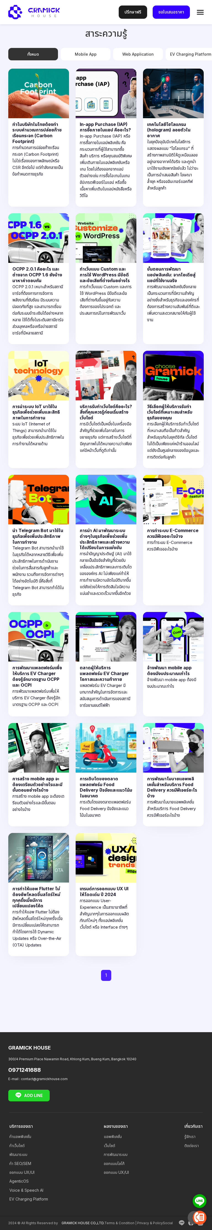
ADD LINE (33, 1095)
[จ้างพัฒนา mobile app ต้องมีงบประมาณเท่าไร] (173, 664)
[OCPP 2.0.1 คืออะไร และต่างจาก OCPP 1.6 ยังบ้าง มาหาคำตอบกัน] (38, 278)
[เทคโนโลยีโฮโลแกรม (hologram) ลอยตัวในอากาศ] (173, 138)
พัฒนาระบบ (18, 1154)
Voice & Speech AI (26, 1190)
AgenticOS (19, 1181)
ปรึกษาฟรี (132, 12)
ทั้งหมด (33, 54)
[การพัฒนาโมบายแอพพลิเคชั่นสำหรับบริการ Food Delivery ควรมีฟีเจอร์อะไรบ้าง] (173, 774)
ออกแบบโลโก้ (114, 1163)
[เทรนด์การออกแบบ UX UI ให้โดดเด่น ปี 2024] (106, 894)
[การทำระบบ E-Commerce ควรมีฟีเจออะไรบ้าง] (173, 540)
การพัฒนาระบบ (116, 1154)
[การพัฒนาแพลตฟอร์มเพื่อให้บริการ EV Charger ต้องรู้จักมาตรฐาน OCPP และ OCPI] (38, 664)
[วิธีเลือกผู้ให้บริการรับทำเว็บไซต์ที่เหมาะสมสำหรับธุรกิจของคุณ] (173, 409)
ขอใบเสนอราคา (171, 12)
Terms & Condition (119, 1223)
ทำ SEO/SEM (20, 1163)
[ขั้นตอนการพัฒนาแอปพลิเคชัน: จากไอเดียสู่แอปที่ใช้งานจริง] (173, 278)
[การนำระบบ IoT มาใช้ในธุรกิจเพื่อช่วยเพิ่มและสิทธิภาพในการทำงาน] (38, 409)
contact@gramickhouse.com (44, 1079)
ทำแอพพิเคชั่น (20, 1136)
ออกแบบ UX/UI (22, 1172)
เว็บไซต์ (109, 1145)
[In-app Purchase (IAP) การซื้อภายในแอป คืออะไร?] (106, 138)
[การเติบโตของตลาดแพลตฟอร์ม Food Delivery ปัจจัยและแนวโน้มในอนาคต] (106, 774)
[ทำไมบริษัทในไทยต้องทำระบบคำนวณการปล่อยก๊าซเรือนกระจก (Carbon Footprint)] (38, 138)
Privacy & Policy (150, 1223)
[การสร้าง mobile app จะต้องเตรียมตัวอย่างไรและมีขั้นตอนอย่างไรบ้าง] (38, 774)
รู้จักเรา (189, 1136)
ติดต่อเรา (191, 1145)
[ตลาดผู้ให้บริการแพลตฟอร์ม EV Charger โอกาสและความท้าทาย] (106, 664)
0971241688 (24, 1070)
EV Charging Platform (28, 1199)
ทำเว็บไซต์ (17, 1145)
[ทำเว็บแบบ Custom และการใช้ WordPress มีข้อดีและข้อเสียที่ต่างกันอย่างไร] (106, 278)
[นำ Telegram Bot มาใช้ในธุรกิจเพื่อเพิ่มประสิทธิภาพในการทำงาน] (38, 540)
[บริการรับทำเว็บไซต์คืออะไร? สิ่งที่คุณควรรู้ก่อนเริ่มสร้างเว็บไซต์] (106, 409)
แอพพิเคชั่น (113, 1136)
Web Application (138, 54)
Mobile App (86, 54)
